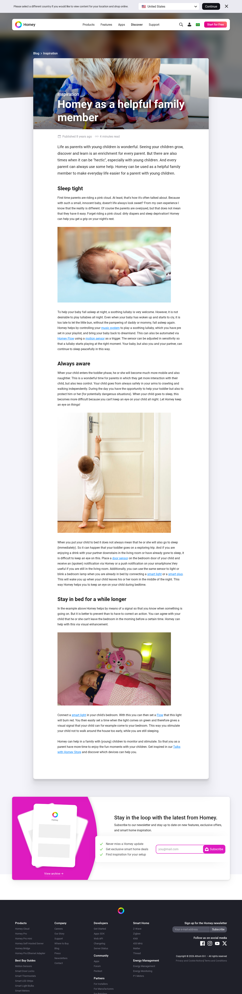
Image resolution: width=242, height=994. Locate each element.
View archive (52, 873)
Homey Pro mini (23, 938)
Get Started (100, 928)
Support (154, 24)
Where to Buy (61, 943)
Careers (58, 928)
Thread (137, 953)
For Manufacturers (104, 988)
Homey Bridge (22, 948)
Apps (121, 24)
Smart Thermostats (25, 976)
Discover (137, 24)
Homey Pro (21, 933)
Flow (160, 715)
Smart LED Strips (24, 980)
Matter (136, 948)
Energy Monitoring (142, 971)
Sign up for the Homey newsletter (206, 923)
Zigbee (136, 933)
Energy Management (144, 966)
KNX (135, 938)
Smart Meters (22, 990)
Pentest (98, 971)
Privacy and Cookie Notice (189, 960)
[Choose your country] (197, 24)
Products (89, 24)
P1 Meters (138, 976)
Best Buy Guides (25, 960)
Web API (98, 938)
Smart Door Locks (24, 971)
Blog (36, 53)
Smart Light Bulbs (24, 985)
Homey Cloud (22, 928)
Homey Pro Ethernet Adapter (30, 953)
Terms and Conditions (215, 960)
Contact (58, 963)
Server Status (101, 948)
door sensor (120, 558)
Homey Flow (65, 338)
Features (106, 24)
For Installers (101, 983)
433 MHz (138, 943)
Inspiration (50, 53)
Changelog (99, 943)
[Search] (181, 24)
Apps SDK (99, 933)
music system (110, 328)
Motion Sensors (23, 966)
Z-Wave (137, 928)
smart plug (175, 574)
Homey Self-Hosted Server (29, 943)
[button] (169, 6)
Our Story (59, 933)
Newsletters (60, 958)
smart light (154, 574)
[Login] (189, 24)
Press (57, 953)
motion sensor (95, 338)
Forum (97, 966)
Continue (211, 6)
